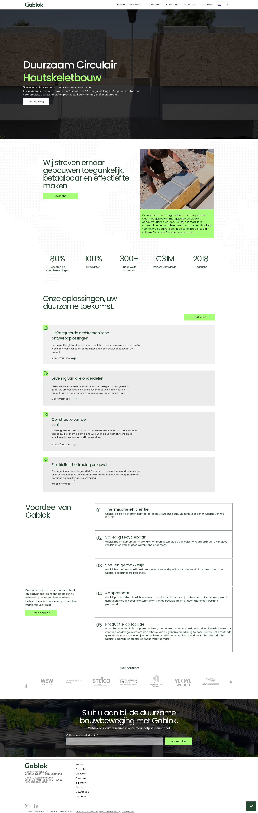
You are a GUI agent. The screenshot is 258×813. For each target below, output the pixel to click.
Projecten (81, 769)
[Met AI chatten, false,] (251, 806)
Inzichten (81, 782)
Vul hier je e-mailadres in (81, 735)
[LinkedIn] (36, 806)
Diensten (81, 773)
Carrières (81, 796)
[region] (177, 198)
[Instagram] (27, 806)
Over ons (81, 778)
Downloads (82, 792)
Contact (80, 787)
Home (79, 764)
